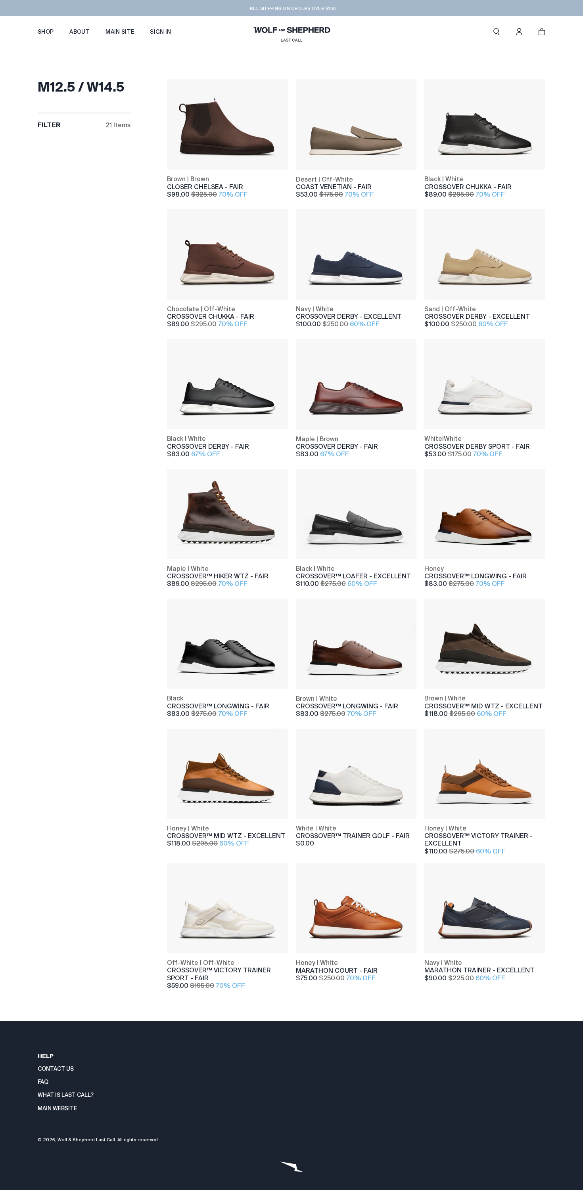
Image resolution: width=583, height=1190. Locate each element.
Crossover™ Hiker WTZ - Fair (217, 576)
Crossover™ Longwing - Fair (475, 576)
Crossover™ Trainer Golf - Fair (353, 836)
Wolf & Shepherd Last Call (86, 1139)
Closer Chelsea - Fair (205, 187)
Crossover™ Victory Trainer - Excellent (478, 840)
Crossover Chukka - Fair (468, 187)
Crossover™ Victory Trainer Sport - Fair (219, 974)
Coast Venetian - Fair (334, 187)
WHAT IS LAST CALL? (66, 1094)
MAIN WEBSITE (57, 1108)
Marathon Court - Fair (337, 970)
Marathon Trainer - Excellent (479, 970)
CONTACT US (56, 1068)
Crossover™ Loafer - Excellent (353, 576)
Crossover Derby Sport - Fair (477, 446)
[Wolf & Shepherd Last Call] (291, 31)
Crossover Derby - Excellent (348, 316)
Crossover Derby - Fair (208, 446)
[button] (496, 31)
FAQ (43, 1081)
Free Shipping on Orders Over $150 (291, 8)
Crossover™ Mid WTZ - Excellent (483, 706)
